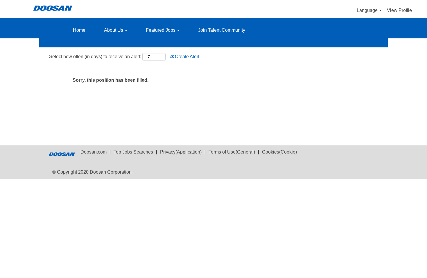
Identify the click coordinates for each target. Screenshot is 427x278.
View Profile (399, 10)
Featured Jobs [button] (161, 30)
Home (79, 30)
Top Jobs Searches (133, 151)
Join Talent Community (221, 30)
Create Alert (186, 56)
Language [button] (368, 10)
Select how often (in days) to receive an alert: (95, 56)
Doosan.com (93, 151)
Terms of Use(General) (232, 151)
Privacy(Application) (181, 151)
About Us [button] (114, 30)
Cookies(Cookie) (279, 151)
